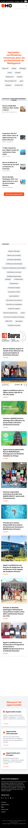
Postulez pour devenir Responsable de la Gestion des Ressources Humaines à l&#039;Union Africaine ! (13, 526)
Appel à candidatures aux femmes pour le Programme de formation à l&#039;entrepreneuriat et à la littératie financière (13, 646)
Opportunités (5, 804)
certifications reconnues (14, 272)
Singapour (8, 85)
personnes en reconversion (14, 300)
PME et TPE (9, 321)
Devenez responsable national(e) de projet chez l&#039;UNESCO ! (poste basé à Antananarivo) (13, 495)
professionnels (18, 279)
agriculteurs (19, 321)
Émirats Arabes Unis (10, 81)
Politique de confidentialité (19, 823)
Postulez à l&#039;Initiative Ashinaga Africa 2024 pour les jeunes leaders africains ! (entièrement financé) (14, 421)
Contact (3, 812)
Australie (17, 72)
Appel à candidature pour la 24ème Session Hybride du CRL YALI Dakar (13, 392)
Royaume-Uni (10, 77)
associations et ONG (14, 292)
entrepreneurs (14, 283)
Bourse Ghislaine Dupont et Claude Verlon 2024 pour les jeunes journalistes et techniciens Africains (13, 352)
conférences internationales (14, 264)
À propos (17, 1)
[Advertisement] (14, 27)
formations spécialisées (14, 259)
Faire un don (4, 809)
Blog (22, 1)
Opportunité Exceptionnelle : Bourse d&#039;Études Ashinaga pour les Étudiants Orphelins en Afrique (13, 453)
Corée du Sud (19, 85)
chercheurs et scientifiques (14, 304)
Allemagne (23, 68)
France (10, 72)
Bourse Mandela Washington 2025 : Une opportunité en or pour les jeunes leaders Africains (10, 181)
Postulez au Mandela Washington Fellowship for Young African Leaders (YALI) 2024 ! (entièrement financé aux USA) (13, 612)
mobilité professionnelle (14, 276)
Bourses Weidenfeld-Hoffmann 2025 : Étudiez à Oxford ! (10, 108)
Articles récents (10, 1)
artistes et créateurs (14, 308)
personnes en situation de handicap (14, 317)
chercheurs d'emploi (14, 288)
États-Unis (5, 68)
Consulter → (6, 357)
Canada (14, 68)
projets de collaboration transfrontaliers (14, 268)
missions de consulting (14, 255)
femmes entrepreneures (10, 313)
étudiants (8, 279)
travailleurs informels (14, 325)
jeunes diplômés (14, 296)
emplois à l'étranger (14, 251)
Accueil (3, 1)
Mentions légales (6, 823)
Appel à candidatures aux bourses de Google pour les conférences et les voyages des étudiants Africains (13, 568)
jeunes (23, 313)
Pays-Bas (19, 77)
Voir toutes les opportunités (14, 194)
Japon (21, 81)
